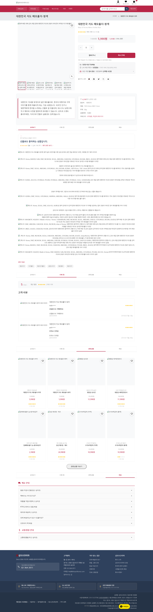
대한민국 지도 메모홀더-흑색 (61, 392)
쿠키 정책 (63, 602)
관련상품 (91, 127)
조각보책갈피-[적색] (91, 445)
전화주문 (92, 569)
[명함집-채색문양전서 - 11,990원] (121, 371)
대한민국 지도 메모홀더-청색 (59, 302)
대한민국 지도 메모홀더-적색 (32, 392)
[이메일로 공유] (108, 79)
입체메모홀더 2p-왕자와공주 (32, 445)
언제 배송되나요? (94, 559)
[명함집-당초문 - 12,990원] (91, 371)
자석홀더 (30, 266)
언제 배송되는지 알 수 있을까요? (31, 518)
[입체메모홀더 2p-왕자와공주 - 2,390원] (32, 424)
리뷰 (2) (62, 127)
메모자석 (22, 266)
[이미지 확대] (72, 76)
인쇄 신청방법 (93, 572)
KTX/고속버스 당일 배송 (28, 507)
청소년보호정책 (53, 602)
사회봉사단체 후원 (120, 569)
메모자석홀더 (41, 266)
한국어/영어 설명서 (121, 566)
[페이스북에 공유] (94, 79)
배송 (120, 127)
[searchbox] (112, 9)
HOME (115, 16)
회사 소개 (118, 559)
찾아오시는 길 (68, 574)
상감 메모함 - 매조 (61, 445)
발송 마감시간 (93, 566)
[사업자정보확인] (104, 597)
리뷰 (64, 8)
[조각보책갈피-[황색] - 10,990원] (121, 424)
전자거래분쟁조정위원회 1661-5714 (109, 605)
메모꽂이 (60, 266)
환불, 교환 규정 (94, 563)
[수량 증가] (91, 47)
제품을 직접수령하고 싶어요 (30, 501)
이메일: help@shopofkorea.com (74, 571)
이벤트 (70, 8)
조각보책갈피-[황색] (121, 445)
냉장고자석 (51, 266)
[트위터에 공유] (99, 79)
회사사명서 (118, 572)
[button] (125, 2)
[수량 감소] (80, 47)
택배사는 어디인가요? (28, 496)
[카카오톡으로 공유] (89, 79)
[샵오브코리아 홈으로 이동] (22, 3)
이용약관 (32, 602)
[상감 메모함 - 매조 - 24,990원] (61, 424)
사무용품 (89, 116)
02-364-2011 (27, 567)
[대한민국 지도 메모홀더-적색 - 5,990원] (32, 371)
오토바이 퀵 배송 (26, 523)
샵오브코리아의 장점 (121, 563)
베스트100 (55, 9)
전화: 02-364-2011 (70, 568)
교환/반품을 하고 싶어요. (29, 537)
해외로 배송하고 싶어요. (28, 512)
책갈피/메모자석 (98, 116)
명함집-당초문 (91, 392)
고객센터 (67, 556)
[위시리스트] (72, 25)
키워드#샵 (45, 9)
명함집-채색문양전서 (121, 392)
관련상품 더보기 (76, 466)
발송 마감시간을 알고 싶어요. (30, 490)
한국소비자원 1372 (94, 605)
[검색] (127, 9)
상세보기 (32, 127)
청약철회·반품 (42, 602)
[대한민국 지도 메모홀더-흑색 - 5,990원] (61, 371)
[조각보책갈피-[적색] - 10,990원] (91, 424)
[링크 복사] (103, 79)
